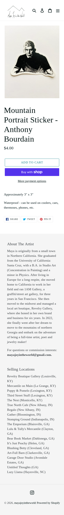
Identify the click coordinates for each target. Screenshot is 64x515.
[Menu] (58, 10)
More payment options (32, 181)
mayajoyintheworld (25, 502)
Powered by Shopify (48, 502)
